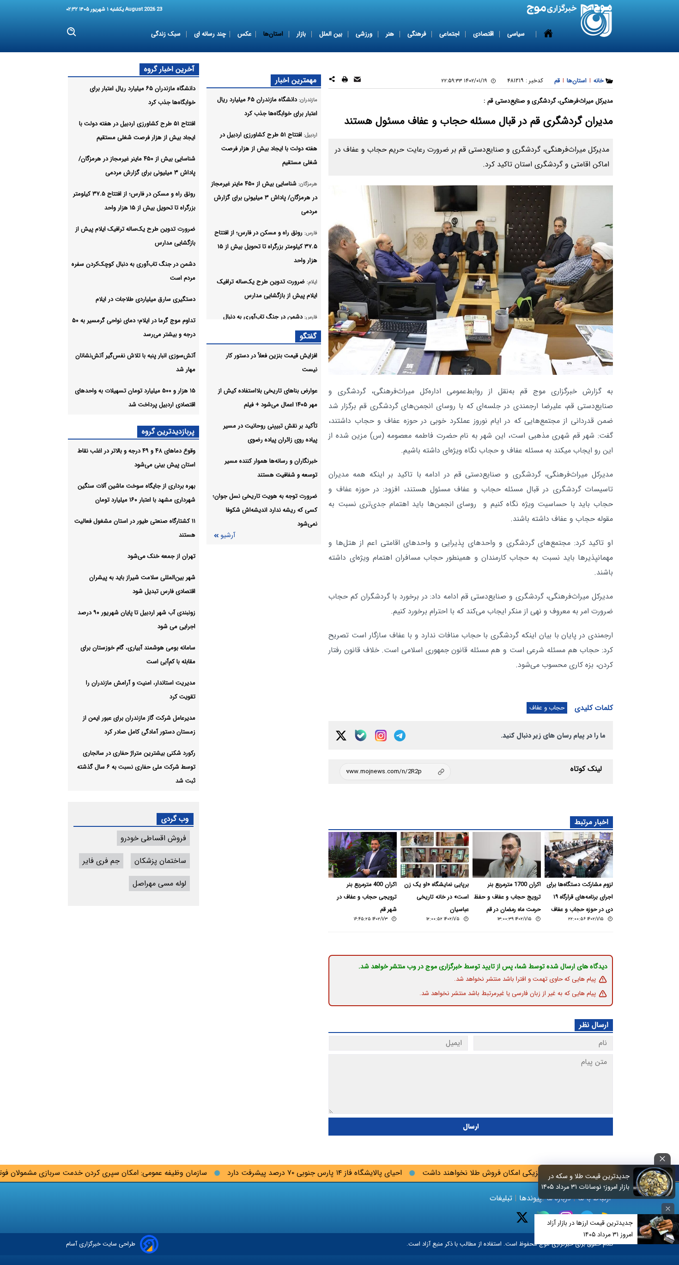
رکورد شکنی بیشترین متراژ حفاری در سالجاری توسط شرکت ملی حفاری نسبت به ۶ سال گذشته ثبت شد (136, 767)
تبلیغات (502, 1198)
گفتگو (308, 336)
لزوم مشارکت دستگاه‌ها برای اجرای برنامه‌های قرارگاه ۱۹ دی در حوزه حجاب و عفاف (579, 897)
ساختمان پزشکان (160, 861)
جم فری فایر (101, 861)
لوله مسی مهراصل (159, 883)
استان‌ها (274, 34)
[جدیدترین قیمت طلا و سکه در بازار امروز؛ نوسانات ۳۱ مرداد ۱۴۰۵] (653, 1181)
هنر (391, 34)
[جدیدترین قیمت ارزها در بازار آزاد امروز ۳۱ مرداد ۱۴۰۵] (658, 1229)
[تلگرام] (400, 735)
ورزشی (365, 34)
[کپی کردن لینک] (395, 771)
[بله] (361, 735)
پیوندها (529, 1198)
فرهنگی (417, 34)
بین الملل (331, 34)
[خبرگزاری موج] (596, 20)
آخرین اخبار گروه (169, 69)
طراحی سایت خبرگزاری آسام (100, 1244)
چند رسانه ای (210, 34)
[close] (662, 1159)
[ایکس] (341, 735)
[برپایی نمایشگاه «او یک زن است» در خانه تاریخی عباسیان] (434, 855)
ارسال (471, 1126)
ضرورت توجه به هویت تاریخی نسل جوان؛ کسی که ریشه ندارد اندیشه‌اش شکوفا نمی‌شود (264, 510)
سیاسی (517, 34)
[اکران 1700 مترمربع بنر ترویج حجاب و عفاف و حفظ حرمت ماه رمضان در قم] (507, 855)
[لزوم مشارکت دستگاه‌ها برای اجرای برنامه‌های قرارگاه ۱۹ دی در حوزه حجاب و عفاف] (579, 855)
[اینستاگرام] (381, 735)
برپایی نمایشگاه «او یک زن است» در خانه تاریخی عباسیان (436, 897)
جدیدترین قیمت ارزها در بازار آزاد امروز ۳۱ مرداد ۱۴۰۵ (590, 1229)
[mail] (357, 80)
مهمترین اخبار (295, 80)
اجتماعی (450, 34)
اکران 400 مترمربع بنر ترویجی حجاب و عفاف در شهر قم (367, 897)
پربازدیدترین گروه (168, 431)
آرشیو (227, 535)
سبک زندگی (166, 34)
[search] (72, 32)
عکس (244, 34)
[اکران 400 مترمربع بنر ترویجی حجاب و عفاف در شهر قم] (362, 855)
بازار (302, 34)
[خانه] (548, 34)
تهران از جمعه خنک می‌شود (161, 556)
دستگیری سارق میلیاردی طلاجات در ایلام (145, 299)
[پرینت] (344, 80)
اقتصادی (484, 34)
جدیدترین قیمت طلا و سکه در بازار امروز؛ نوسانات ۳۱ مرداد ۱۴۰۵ (585, 1181)
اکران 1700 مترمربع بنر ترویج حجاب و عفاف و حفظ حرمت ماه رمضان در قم (507, 897)
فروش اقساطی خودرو (153, 838)
